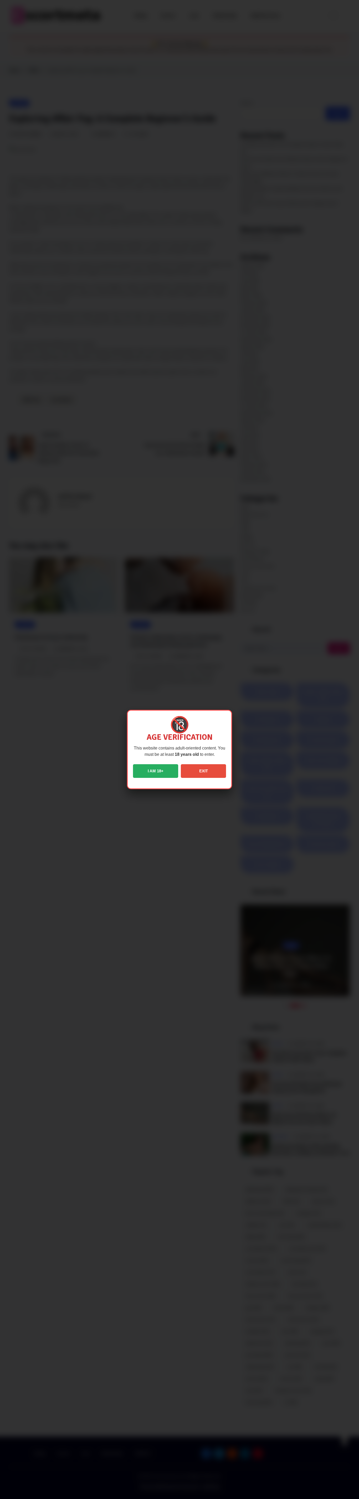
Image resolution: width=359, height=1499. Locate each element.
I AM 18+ (155, 771)
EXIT (203, 771)
